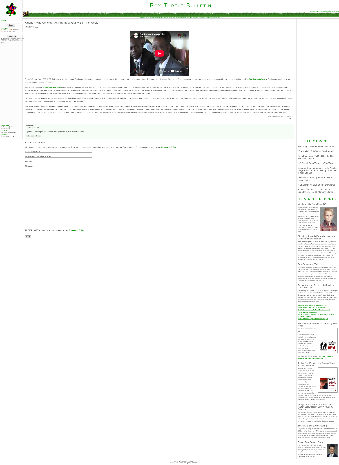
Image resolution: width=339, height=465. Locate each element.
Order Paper (37, 79)
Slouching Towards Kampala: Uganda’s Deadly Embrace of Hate (316, 237)
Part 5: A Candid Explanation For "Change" (313, 319)
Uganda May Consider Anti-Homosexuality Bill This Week (61, 22)
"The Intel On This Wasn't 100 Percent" (316, 151)
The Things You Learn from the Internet (316, 146)
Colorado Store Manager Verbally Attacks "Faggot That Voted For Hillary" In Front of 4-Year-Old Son (317, 170)
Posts (4, 29)
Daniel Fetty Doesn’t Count (310, 442)
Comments (15, 29)
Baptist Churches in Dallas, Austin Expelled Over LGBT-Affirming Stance (315, 190)
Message (29, 166)
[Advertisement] (318, 36)
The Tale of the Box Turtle (9, 132)
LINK (289, 118)
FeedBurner (4, 40)
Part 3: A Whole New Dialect (307, 312)
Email (27, 156)
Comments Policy (168, 147)
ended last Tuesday (52, 87)
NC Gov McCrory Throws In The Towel (316, 163)
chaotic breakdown (256, 79)
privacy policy (19, 40)
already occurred (116, 106)
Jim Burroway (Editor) (7, 127)
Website (28, 161)
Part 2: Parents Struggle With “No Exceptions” (314, 310)
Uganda (288, 116)
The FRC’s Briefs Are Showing (312, 426)
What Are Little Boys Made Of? (312, 204)
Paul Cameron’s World (308, 264)
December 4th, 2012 (33, 127)
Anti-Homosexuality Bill (278, 116)
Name (27, 151)
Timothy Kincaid (5, 128)
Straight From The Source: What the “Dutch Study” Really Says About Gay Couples (315, 406)
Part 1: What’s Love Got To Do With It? (311, 307)
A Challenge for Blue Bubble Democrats (316, 185)
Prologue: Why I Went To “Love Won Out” (312, 305)
